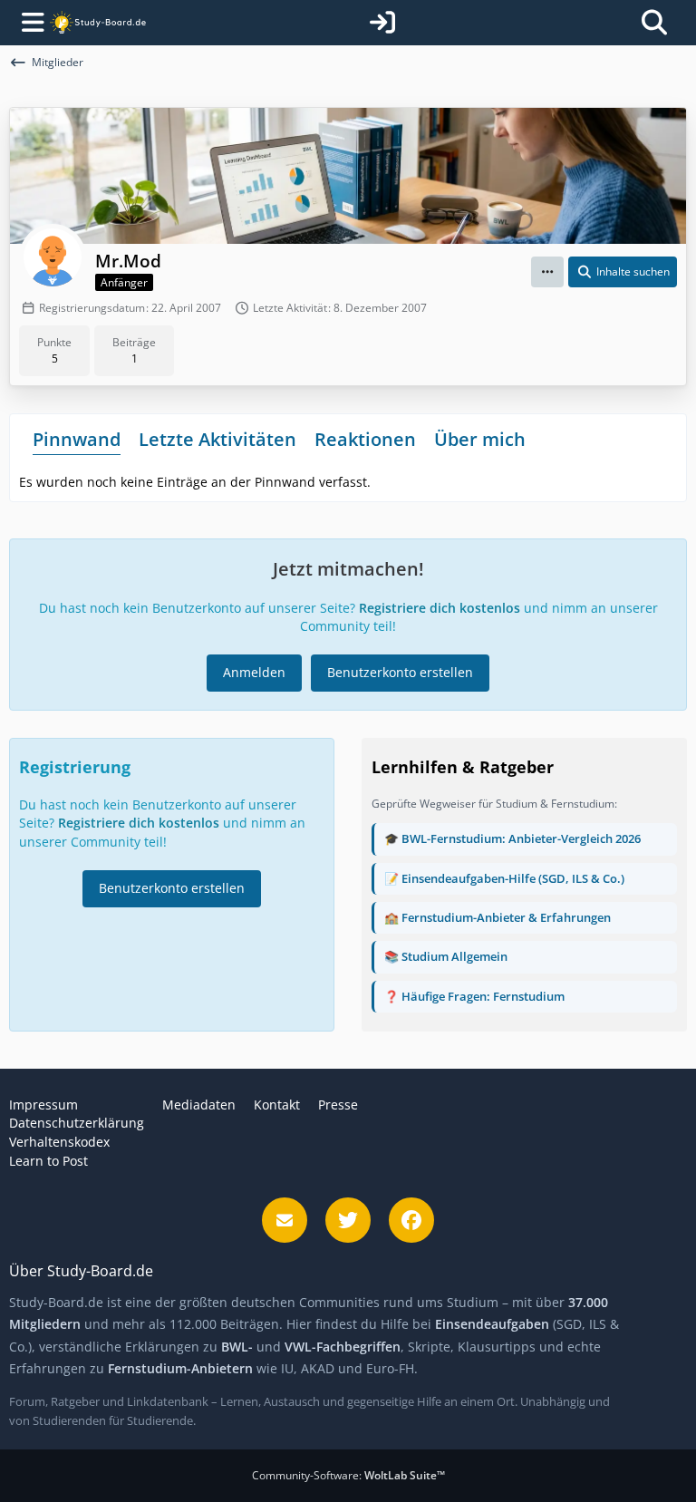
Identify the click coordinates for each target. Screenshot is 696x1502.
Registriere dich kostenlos (439, 607)
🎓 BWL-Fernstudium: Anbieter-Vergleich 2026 (512, 838)
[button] (547, 272)
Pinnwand (77, 439)
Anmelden (254, 672)
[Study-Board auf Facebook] (411, 1220)
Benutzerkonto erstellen (400, 672)
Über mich (480, 439)
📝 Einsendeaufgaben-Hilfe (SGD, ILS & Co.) (504, 878)
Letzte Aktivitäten (217, 439)
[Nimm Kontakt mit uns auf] (284, 1220)
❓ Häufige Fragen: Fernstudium (474, 996)
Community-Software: (348, 1475)
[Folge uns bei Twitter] (348, 1220)
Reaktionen (365, 439)
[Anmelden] (382, 22)
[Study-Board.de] (98, 23)
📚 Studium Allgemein (446, 956)
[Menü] (28, 23)
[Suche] (654, 23)
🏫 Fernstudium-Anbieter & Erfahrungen (497, 917)
